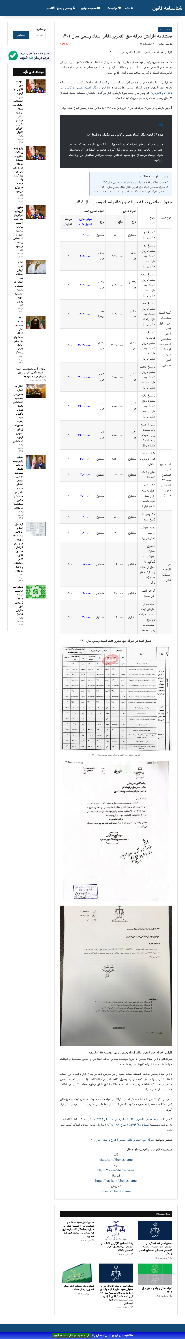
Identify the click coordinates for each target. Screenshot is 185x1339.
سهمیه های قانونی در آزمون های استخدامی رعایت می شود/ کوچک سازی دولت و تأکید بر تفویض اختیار (18, 106)
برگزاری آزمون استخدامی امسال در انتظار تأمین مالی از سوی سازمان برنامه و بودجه (30, 373)
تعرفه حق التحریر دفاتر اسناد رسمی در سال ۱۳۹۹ (126, 1119)
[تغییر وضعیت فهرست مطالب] (164, 177)
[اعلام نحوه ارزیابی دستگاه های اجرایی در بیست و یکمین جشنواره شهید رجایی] (36, 267)
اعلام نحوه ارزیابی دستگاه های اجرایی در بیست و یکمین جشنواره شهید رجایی (18, 281)
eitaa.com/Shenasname (116, 1159)
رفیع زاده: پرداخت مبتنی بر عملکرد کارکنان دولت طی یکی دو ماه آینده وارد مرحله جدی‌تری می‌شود (18, 169)
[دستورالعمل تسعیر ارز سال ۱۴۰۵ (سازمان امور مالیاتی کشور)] (36, 591)
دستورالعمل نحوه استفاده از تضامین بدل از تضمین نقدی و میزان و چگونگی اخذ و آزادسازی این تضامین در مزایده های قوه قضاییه (78, 1229)
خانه (128, 8)
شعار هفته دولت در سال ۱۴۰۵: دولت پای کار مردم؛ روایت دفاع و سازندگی (18, 335)
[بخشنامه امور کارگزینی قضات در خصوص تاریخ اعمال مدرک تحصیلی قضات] (116, 1230)
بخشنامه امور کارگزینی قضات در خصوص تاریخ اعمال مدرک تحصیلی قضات (117, 1246)
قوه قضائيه (165, 29)
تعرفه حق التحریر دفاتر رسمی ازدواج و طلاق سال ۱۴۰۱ (121, 1139)
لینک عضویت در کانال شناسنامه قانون (71, 1335)
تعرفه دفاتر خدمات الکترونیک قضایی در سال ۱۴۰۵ (79, 1287)
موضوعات (112, 8)
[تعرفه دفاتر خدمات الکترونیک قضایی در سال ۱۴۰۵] (77, 1273)
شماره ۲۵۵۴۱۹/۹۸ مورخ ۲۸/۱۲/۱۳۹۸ (127, 1124)
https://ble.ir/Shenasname (116, 1170)
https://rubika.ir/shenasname (116, 1180)
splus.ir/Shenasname (116, 1191)
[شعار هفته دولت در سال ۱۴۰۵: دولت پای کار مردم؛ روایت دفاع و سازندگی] (36, 322)
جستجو (41, 29)
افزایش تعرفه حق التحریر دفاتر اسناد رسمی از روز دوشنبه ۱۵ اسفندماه (128, 191)
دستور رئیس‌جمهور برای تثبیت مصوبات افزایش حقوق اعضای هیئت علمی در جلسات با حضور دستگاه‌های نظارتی (18, 482)
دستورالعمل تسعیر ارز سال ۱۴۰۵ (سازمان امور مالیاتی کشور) (18, 600)
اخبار (49, 8)
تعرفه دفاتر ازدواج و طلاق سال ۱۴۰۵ (157, 1290)
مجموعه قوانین (89, 8)
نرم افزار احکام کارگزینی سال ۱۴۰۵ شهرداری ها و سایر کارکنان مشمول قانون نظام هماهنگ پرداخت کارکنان (18, 547)
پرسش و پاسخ (65, 8)
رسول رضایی (164, 44)
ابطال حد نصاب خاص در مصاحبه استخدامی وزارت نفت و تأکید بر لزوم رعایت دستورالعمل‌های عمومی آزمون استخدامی (18, 413)
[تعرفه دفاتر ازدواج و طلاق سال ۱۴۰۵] (155, 1274)
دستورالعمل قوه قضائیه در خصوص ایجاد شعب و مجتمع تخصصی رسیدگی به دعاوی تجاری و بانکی (155, 1248)
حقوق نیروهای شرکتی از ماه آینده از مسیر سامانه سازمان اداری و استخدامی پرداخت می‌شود (18, 226)
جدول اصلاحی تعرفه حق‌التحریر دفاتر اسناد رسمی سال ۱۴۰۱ (134, 182)
